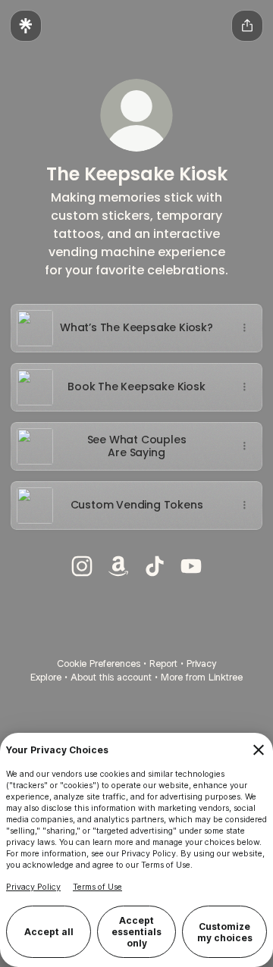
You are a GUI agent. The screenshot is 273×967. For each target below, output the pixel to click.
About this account (111, 677)
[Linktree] (26, 26)
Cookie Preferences (98, 663)
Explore (45, 677)
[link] (82, 566)
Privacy (201, 663)
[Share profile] (247, 26)
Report (163, 663)
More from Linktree (202, 677)
